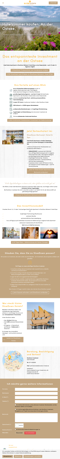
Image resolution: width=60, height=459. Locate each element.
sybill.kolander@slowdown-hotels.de (39, 365)
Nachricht (5, 414)
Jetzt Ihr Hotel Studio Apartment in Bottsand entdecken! (41, 171)
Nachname (5, 393)
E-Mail (5, 397)
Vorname (5, 389)
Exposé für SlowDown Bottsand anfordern (30, 195)
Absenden (5, 432)
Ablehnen (18, 456)
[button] (3, 3)
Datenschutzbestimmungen (31, 429)
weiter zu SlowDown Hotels (14, 339)
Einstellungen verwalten (33, 456)
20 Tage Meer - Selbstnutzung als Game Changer (31, 242)
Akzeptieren (8, 456)
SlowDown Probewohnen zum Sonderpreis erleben (30, 70)
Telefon (5, 401)
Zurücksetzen (30, 433)
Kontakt (54, 3)
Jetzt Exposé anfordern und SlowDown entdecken (31, 292)
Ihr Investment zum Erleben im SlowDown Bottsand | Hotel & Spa (31, 74)
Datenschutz (7, 429)
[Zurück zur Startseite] (30, 3)
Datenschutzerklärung (25, 453)
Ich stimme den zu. (28, 429)
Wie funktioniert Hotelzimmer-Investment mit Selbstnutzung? (31, 120)
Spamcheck (6, 424)
